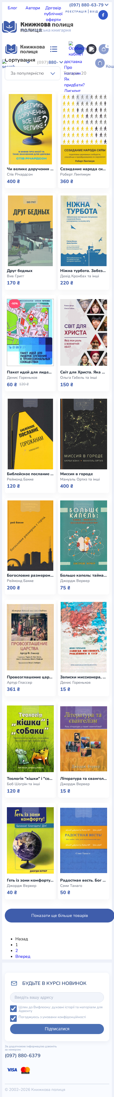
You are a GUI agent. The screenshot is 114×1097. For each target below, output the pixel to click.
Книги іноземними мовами (65, 69)
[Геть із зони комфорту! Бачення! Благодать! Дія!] (30, 840)
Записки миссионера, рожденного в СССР (83, 677)
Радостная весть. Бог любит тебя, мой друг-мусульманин (83, 880)
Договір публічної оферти (53, 14)
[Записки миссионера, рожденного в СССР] (83, 637)
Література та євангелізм (83, 779)
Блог (12, 8)
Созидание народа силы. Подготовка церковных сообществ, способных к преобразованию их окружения (83, 169)
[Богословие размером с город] (30, 535)
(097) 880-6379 (23, 1055)
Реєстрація (76, 12)
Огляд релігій (89, 87)
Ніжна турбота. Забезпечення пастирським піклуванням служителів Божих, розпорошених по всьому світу (83, 271)
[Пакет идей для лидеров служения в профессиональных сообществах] (30, 332)
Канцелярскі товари (43, 192)
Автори (32, 8)
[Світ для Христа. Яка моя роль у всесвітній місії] (83, 332)
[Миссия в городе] (83, 434)
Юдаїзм (67, 87)
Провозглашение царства (30, 677)
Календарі (12, 192)
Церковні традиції (82, 75)
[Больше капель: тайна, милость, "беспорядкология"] (83, 535)
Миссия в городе (76, 474)
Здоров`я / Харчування (36, 87)
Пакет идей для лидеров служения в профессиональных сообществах (30, 372)
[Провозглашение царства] (30, 637)
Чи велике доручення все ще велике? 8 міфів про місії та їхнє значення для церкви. (30, 169)
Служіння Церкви (19, 81)
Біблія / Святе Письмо (57, 63)
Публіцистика (51, 81)
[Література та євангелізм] (83, 739)
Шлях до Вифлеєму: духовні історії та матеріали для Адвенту (61, 1009)
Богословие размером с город (30, 575)
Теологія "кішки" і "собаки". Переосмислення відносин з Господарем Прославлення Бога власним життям (30, 779)
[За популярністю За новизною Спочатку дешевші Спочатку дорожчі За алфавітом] (32, 73)
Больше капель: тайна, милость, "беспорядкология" (83, 575)
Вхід (94, 12)
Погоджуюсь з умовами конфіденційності (52, 1017)
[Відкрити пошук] (91, 49)
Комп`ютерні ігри (81, 192)
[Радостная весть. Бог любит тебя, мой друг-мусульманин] (83, 840)
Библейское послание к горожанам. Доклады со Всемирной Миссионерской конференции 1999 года (30, 474)
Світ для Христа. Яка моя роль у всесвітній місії (83, 372)
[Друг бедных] (30, 230)
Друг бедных (20, 271)
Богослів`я (77, 81)
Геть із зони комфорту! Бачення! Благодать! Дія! (30, 880)
